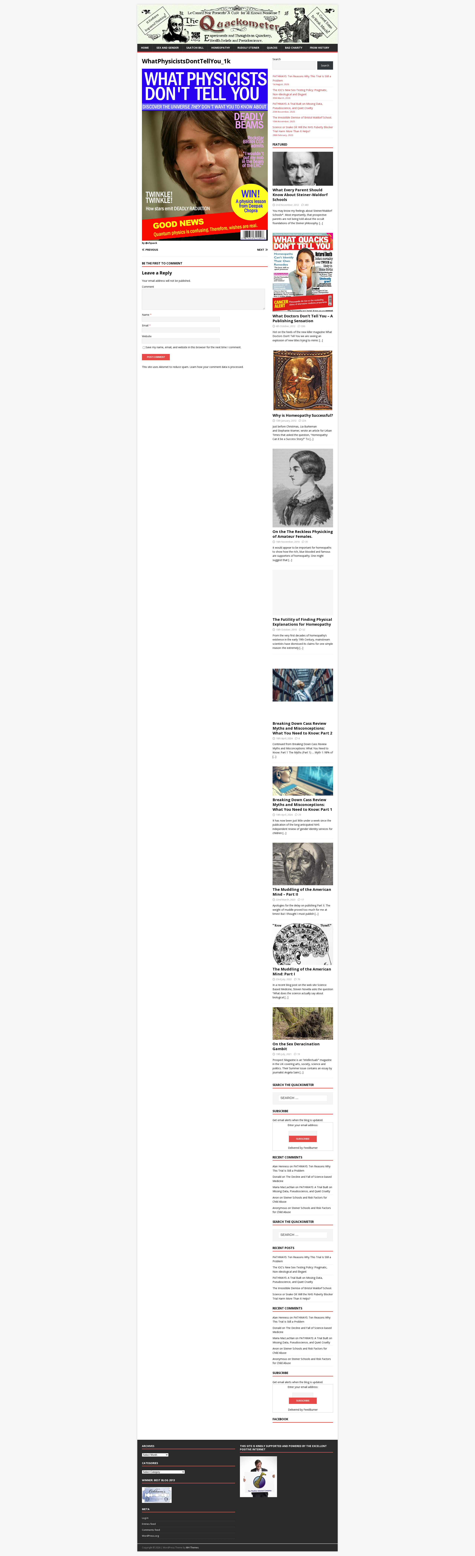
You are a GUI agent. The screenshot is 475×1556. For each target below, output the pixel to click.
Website (147, 336)
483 (307, 205)
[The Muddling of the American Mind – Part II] (303, 883)
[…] (321, 223)
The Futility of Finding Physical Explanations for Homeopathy (302, 622)
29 (299, 814)
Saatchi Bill (195, 47)
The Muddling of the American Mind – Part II (302, 892)
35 (306, 541)
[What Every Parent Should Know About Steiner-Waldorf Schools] (303, 183)
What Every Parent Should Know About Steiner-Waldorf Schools (300, 194)
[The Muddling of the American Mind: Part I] (303, 962)
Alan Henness (281, 1166)
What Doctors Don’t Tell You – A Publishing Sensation (303, 318)
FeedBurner (311, 1147)
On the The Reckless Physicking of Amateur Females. (303, 534)
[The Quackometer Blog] (237, 41)
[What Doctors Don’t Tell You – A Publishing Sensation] (303, 309)
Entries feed (149, 1524)
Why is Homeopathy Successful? (303, 415)
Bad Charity (293, 47)
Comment (148, 286)
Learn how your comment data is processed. (216, 367)
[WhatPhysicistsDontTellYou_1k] (205, 238)
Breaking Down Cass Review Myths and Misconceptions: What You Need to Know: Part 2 (302, 728)
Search (277, 59)
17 (302, 899)
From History (319, 47)
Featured (280, 144)
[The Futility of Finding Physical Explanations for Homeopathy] (303, 613)
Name (146, 314)
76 (298, 979)
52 (303, 629)
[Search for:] (303, 1098)
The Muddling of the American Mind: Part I (302, 971)
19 (298, 1054)
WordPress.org (150, 1535)
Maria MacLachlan (284, 1187)
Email (145, 325)
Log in (145, 1518)
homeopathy (220, 47)
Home (145, 47)
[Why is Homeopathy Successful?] (303, 409)
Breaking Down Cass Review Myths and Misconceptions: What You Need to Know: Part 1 (302, 804)
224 (304, 420)
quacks (272, 47)
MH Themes (192, 1547)
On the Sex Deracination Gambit (296, 1046)
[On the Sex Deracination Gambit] (303, 1037)
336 (303, 326)
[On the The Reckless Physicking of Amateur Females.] (303, 525)
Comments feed (151, 1529)
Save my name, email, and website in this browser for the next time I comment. (193, 347)
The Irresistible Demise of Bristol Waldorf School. (302, 117)
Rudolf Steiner (248, 47)
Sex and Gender (167, 47)
